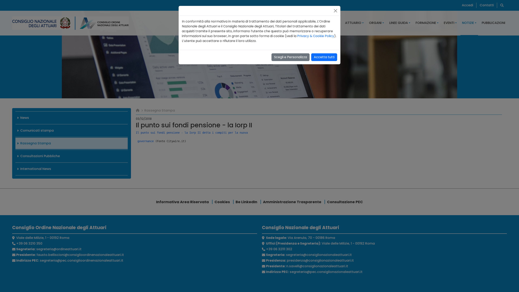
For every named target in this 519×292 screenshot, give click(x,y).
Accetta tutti (324, 57)
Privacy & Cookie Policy (315, 36)
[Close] (335, 11)
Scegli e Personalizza (290, 57)
